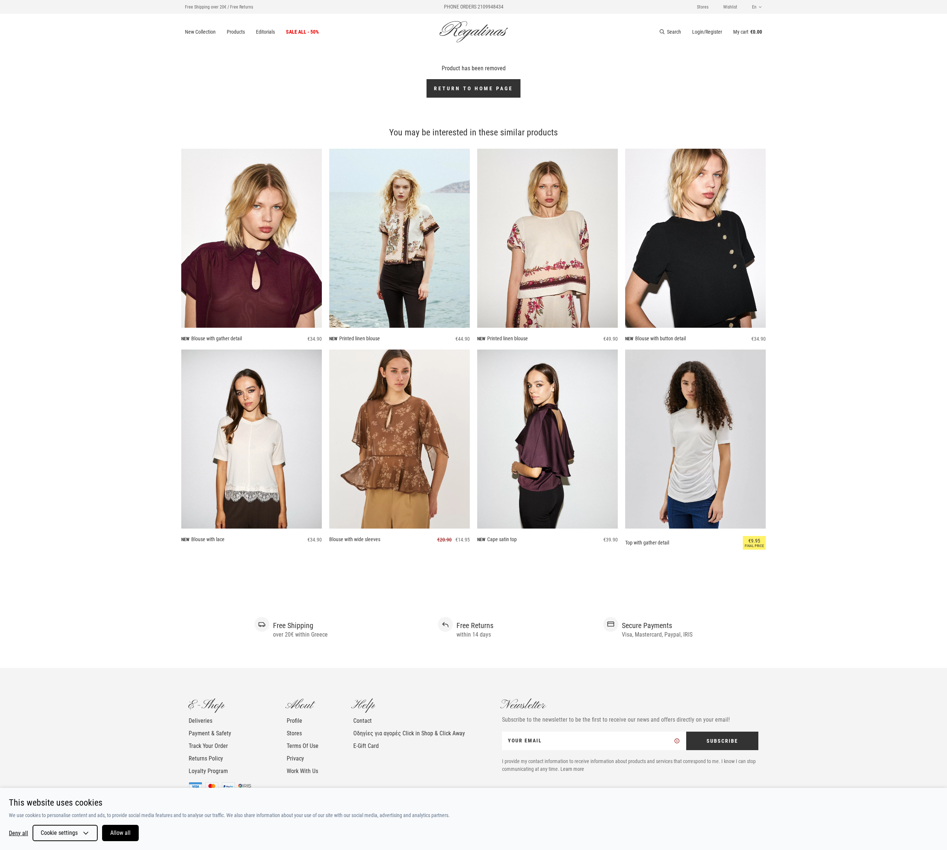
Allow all (120, 832)
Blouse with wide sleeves (354, 539)
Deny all (18, 833)
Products (236, 32)
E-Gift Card (366, 745)
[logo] (473, 32)
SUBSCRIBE (722, 741)
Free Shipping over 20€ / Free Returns (219, 7)
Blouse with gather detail (216, 338)
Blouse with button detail (660, 338)
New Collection (200, 32)
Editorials (265, 32)
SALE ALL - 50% (302, 32)
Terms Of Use (303, 745)
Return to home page (473, 88)
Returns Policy (206, 758)
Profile (294, 720)
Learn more (572, 769)
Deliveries (200, 720)
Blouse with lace (208, 539)
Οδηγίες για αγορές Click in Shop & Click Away (409, 733)
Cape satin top (502, 539)
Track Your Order (208, 745)
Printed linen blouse (359, 338)
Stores (702, 7)
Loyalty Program (208, 771)
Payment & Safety (210, 733)
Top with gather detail (647, 543)
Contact (362, 720)
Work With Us (302, 771)
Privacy (295, 758)
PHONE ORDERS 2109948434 (473, 7)
